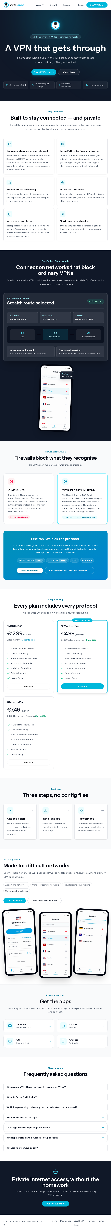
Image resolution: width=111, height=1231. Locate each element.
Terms (101, 1221)
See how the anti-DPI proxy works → (69, 570)
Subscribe (29, 686)
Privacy (91, 1221)
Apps (38, 5)
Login (81, 5)
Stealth (53, 5)
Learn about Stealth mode (44, 900)
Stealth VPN (79, 1221)
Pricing (66, 5)
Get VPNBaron (97, 5)
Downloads (65, 1221)
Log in (77, 1225)
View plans (69, 72)
